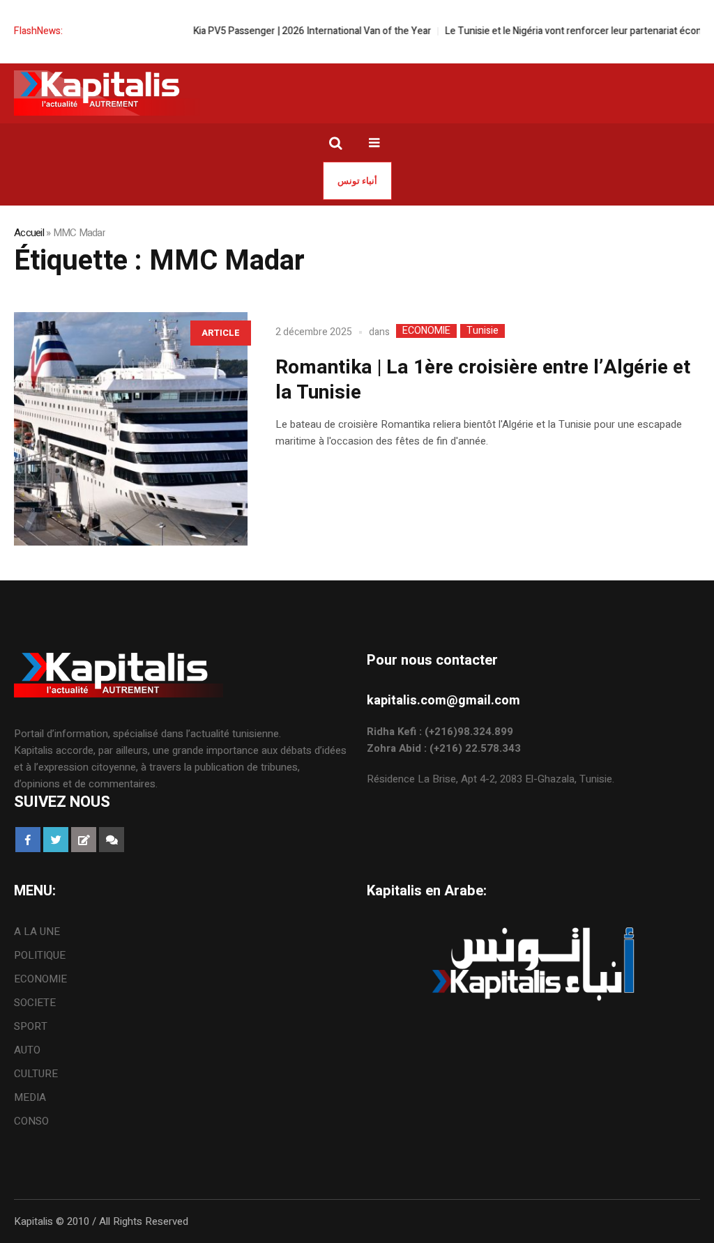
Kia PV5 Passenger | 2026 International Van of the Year (296, 31)
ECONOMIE (426, 331)
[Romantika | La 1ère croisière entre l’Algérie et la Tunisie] (131, 429)
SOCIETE (35, 1002)
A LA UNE (37, 931)
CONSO (31, 1121)
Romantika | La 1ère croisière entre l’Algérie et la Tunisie (482, 380)
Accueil (29, 232)
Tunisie (482, 331)
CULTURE (36, 1073)
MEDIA (30, 1097)
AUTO (27, 1050)
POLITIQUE (40, 955)
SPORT (30, 1026)
